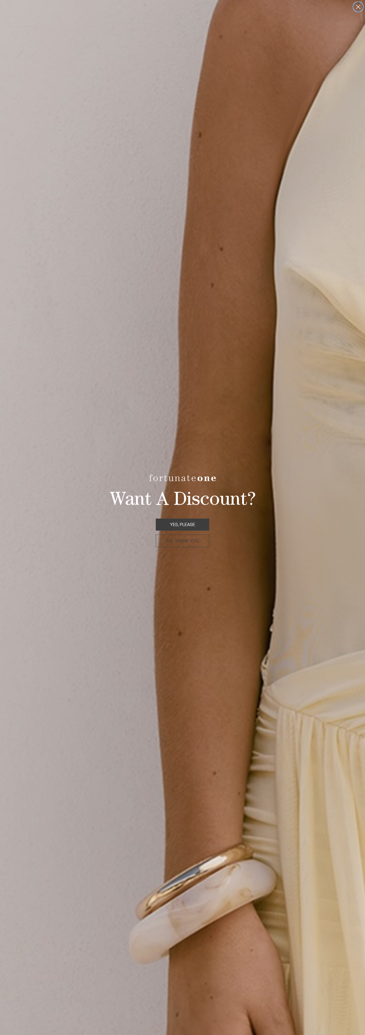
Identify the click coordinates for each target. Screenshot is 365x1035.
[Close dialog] (358, 6)
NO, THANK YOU (182, 540)
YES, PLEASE (182, 524)
